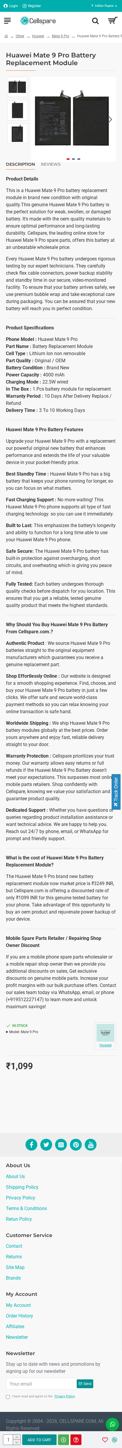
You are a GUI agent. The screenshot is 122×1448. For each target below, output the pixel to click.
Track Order (116, 790)
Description (20, 164)
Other (20, 36)
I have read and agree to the (43, 1396)
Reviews (51, 164)
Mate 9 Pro (60, 36)
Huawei (38, 36)
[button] (37, 119)
